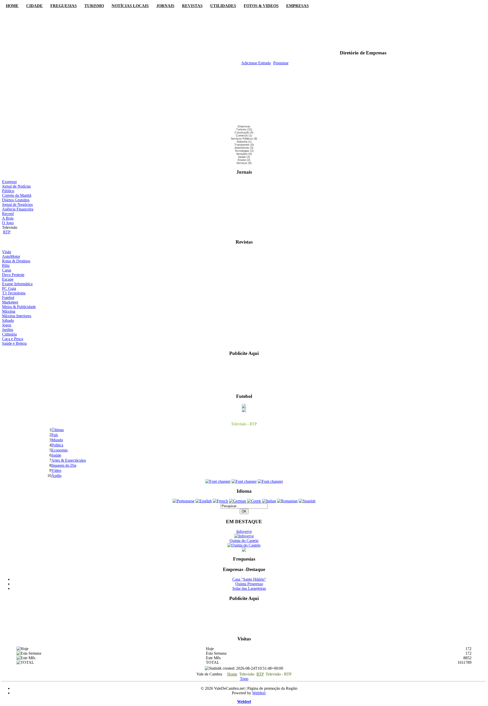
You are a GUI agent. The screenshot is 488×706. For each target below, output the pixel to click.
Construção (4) (244, 132)
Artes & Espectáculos (68, 460)
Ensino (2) (244, 159)
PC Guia (9, 288)
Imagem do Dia (63, 465)
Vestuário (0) (244, 153)
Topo (244, 679)
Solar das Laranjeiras (249, 588)
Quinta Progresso (249, 584)
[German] (237, 501)
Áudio (56, 475)
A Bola (7, 218)
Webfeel (258, 693)
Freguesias (63, 6)
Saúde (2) (244, 156)
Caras (6, 270)
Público (8, 191)
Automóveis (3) (244, 147)
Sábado (8, 320)
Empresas (297, 6)
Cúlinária (9, 334)
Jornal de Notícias (16, 186)
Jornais (165, 6)
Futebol (8, 297)
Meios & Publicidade (19, 307)
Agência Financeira (17, 209)
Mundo (57, 440)
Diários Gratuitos (15, 200)
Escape (7, 279)
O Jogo (8, 223)
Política (57, 445)
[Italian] (269, 501)
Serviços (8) (244, 162)
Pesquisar (280, 63)
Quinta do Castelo (244, 540)
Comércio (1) (244, 135)
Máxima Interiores (16, 316)
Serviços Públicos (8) (244, 138)
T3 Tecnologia (13, 293)
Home (12, 6)
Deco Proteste (13, 275)
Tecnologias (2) (244, 150)
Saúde (56, 455)
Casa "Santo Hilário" (249, 579)
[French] (220, 501)
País (54, 435)
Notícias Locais (130, 6)
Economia (59, 450)
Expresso (9, 181)
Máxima (8, 311)
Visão (6, 252)
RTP (6, 232)
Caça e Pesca (12, 339)
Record (8, 214)
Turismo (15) (244, 129)
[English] (203, 501)
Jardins (7, 329)
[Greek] (254, 501)
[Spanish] (307, 501)
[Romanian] (287, 501)
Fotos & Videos (261, 6)
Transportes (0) (244, 144)
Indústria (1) (244, 141)
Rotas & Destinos (16, 261)
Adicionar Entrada (256, 63)
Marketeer (10, 302)
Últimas (57, 430)
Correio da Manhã (16, 195)
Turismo (94, 6)
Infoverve (244, 531)
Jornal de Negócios (17, 204)
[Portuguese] (183, 501)
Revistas (192, 6)
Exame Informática (17, 284)
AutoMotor (11, 256)
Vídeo (56, 470)
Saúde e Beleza (14, 343)
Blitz (6, 265)
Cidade (34, 6)
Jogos (6, 325)
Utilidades (223, 6)
